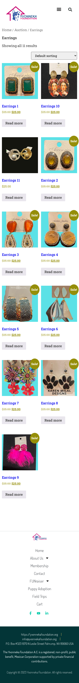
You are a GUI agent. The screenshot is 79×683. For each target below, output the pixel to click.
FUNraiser (37, 580)
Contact (39, 573)
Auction (20, 30)
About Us (36, 558)
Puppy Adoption (39, 588)
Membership (39, 565)
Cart (40, 603)
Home (7, 30)
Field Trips (39, 596)
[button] (59, 9)
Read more (14, 123)
